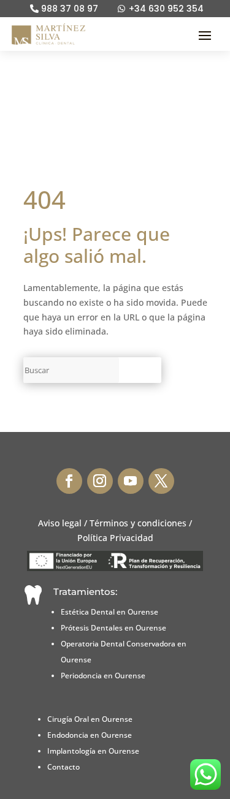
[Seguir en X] (161, 481)
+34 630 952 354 (166, 8)
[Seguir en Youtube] (131, 481)
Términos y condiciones (138, 523)
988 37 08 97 (69, 8)
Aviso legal (60, 523)
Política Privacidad (115, 537)
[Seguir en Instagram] (100, 481)
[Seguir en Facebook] (69, 481)
